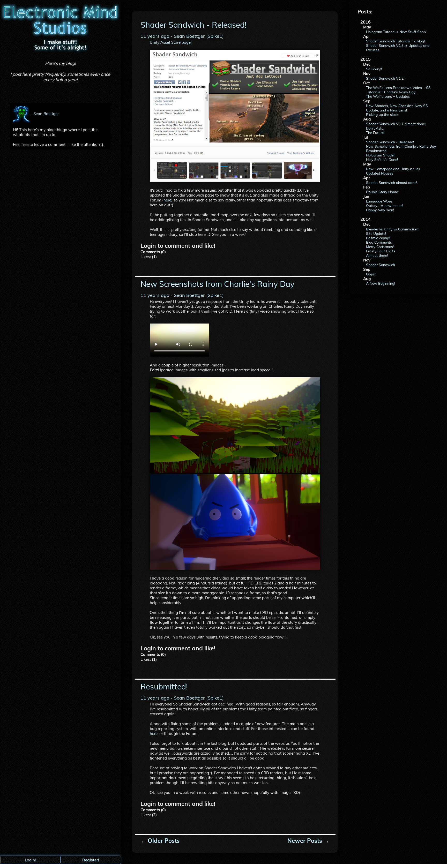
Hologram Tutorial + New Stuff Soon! (396, 31)
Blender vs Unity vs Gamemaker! (392, 229)
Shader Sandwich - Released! (390, 142)
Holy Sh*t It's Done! (382, 159)
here (167, 200)
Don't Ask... (375, 128)
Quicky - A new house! (384, 205)
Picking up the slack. (382, 114)
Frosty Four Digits (380, 251)
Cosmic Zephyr (378, 238)
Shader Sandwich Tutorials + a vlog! (395, 41)
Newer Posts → (308, 840)
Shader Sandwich (380, 264)
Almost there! (377, 255)
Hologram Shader (380, 155)
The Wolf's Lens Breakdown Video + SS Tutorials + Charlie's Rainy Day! (398, 89)
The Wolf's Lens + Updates (388, 96)
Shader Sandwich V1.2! (385, 78)
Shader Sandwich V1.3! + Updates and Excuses (397, 47)
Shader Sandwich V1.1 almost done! (396, 124)
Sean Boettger (46, 113)
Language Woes (379, 201)
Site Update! (376, 233)
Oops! (371, 274)
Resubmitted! (376, 150)
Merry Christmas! (380, 246)
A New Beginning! (380, 283)
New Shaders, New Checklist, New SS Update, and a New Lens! (397, 107)
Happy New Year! (380, 210)
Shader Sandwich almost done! (391, 182)
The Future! (375, 132)
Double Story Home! (382, 192)
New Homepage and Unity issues (393, 169)
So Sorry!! (374, 69)
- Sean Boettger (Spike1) (182, 36)
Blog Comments (379, 242)
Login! (30, 860)
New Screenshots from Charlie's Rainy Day (401, 146)
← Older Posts (160, 840)
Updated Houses (379, 173)
